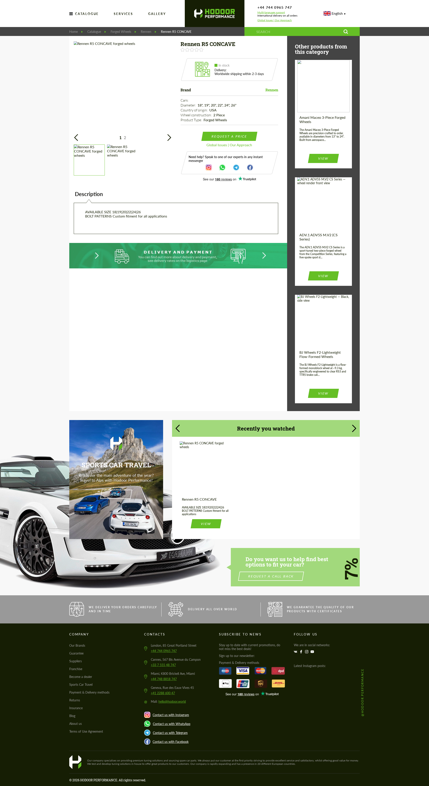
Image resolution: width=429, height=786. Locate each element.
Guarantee (76, 653)
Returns (74, 700)
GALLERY (157, 14)
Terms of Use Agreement (86, 731)
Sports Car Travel (81, 684)
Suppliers (75, 661)
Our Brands (77, 645)
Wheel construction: (196, 115)
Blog (72, 716)
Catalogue (87, 14)
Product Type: (192, 120)
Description (89, 194)
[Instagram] (307, 651)
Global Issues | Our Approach (274, 20)
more (116, 494)
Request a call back (271, 576)
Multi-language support (271, 12)
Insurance (76, 708)
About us (75, 723)
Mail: (168, 701)
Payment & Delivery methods (89, 692)
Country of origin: (194, 110)
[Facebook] (301, 651)
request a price (229, 136)
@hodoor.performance (362, 692)
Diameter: (189, 105)
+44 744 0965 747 (274, 7)
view (323, 158)
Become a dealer (80, 677)
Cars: (185, 100)
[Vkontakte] (296, 651)
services (123, 14)
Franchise (75, 669)
